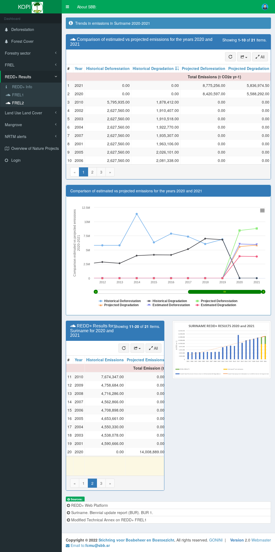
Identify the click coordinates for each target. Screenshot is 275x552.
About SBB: (86, 6)
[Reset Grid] (230, 56)
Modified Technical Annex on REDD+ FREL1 (108, 519)
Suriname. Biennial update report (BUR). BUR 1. (111, 512)
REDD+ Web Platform (89, 505)
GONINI (216, 540)
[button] (67, 6)
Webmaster (261, 540)
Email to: (90, 545)
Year (78, 68)
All (262, 56)
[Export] (244, 56)
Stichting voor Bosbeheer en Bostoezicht (136, 540)
